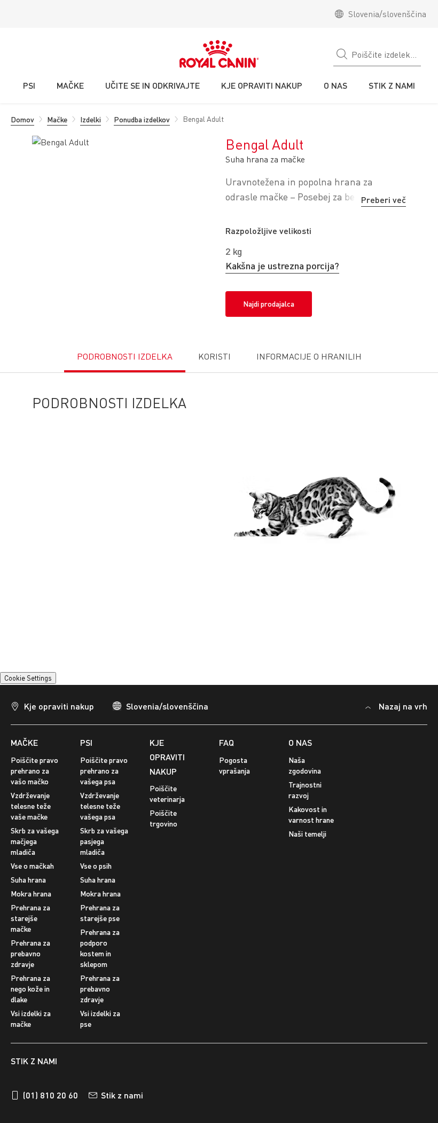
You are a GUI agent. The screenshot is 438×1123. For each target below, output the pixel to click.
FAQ (226, 763)
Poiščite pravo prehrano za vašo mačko (34, 791)
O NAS (300, 763)
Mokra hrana (31, 913)
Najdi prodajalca (268, 303)
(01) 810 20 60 (50, 1115)
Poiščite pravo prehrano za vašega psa (104, 791)
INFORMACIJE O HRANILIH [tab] (309, 356)
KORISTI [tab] (214, 356)
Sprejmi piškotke (210, 1041)
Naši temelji (307, 854)
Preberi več (383, 199)
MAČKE (24, 763)
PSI (86, 763)
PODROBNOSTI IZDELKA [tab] (125, 356)
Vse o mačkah (32, 886)
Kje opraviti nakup (59, 726)
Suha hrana (28, 899)
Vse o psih (96, 886)
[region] (219, 1023)
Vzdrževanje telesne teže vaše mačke (31, 826)
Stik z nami (122, 1115)
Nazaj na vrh (403, 726)
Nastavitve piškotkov (45, 694)
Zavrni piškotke (210, 1072)
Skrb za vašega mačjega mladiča (35, 861)
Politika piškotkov (138, 990)
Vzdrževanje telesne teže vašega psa (100, 826)
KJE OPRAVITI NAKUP (167, 777)
